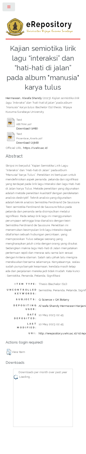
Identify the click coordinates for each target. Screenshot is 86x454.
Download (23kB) (27, 142)
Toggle (9, 8)
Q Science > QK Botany (54, 299)
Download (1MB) (27, 128)
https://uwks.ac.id (35, 147)
